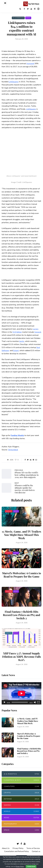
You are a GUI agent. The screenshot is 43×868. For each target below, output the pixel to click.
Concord (37, 332)
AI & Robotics (18, 18)
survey (35, 329)
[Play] (4, 702)
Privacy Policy (18, 848)
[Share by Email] (36, 460)
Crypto (9, 633)
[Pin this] (33, 460)
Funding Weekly (17, 435)
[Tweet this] (27, 460)
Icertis (21, 341)
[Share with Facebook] (25, 460)
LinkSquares (13, 81)
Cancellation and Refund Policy (16, 851)
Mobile (21, 811)
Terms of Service (33, 848)
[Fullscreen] (38, 702)
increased (30, 63)
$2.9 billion (17, 332)
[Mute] (35, 702)
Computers (21, 786)
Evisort (16, 350)
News (28, 18)
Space (21, 830)
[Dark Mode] (35, 9)
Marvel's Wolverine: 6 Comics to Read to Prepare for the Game (21, 574)
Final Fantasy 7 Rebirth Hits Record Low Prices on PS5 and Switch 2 (21, 615)
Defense (21, 799)
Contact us (36, 851)
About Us (5, 848)
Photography (21, 824)
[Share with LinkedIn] (30, 460)
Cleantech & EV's (21, 780)
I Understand (31, 866)
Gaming (9, 511)
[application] (21, 693)
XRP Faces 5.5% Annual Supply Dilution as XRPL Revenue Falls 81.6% (21, 656)
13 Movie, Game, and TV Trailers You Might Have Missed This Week (21, 535)
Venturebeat (13, 450)
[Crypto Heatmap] (38, 9)
